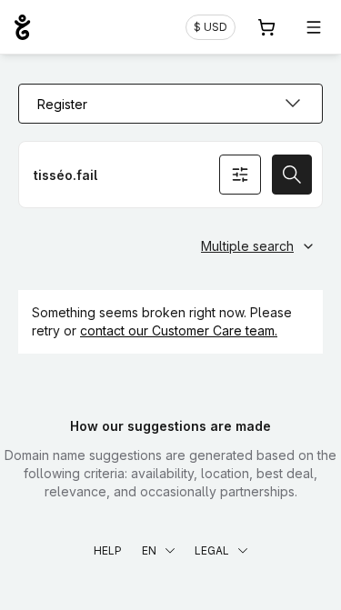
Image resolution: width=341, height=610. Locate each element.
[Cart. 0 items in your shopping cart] (266, 27)
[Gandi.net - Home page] (22, 27)
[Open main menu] (313, 27)
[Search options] (240, 175)
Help (108, 550)
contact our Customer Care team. (178, 330)
